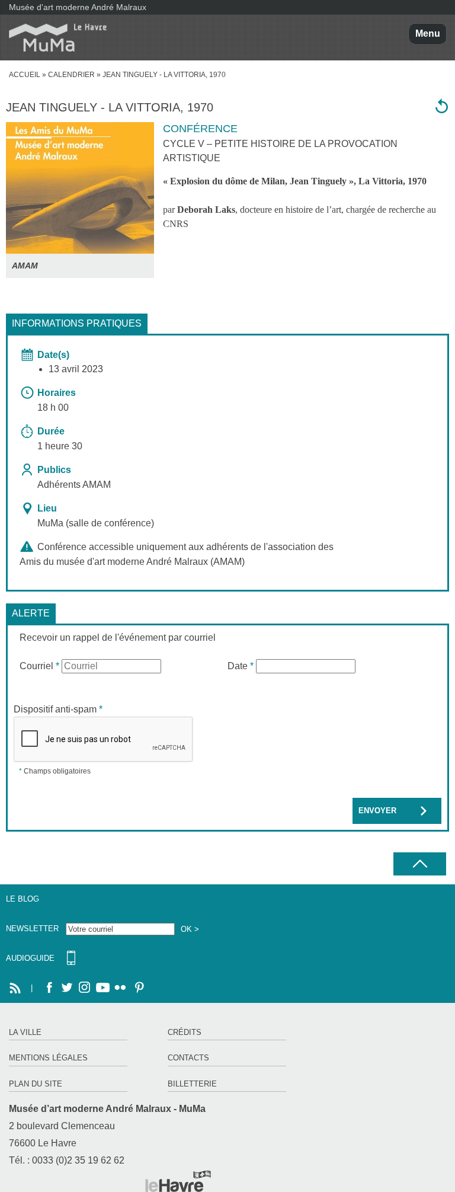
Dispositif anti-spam (58, 709)
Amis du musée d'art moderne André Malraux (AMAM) (132, 562)
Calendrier (71, 75)
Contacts (188, 1057)
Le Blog (22, 898)
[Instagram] (85, 988)
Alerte (31, 613)
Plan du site (35, 1083)
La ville (25, 1032)
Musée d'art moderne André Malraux (77, 7)
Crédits (184, 1032)
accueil (24, 75)
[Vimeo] (102, 988)
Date (241, 666)
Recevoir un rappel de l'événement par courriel (118, 637)
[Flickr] (120, 988)
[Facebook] (49, 988)
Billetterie (192, 1083)
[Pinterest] (138, 988)
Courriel (39, 666)
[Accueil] (53, 37)
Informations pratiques (77, 323)
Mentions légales (48, 1057)
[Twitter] (67, 988)
